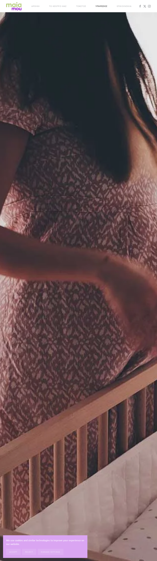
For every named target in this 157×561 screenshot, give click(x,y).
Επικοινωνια (124, 6)
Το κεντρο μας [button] (58, 6)
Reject (29, 552)
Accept (13, 552)
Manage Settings (50, 552)
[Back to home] (13, 6)
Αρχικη (35, 6)
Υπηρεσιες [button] (101, 6)
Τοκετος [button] (81, 6)
